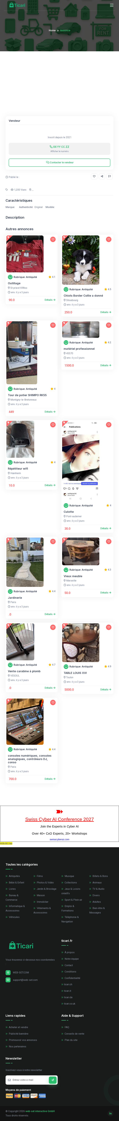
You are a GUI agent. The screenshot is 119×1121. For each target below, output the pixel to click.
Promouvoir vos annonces (22, 1040)
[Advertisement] (59, 74)
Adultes (96, 901)
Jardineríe (15, 597)
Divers (96, 895)
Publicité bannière (18, 1033)
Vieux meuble (73, 576)
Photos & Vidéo (45, 882)
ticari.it (67, 990)
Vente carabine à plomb (24, 671)
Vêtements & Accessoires (42, 910)
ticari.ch (68, 984)
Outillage (14, 283)
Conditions (70, 971)
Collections (70, 882)
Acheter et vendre (18, 1027)
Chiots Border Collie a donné (83, 295)
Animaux (97, 882)
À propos (69, 952)
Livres (12, 888)
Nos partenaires (17, 1046)
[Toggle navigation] (111, 5)
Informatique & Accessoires (15, 908)
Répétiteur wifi (18, 468)
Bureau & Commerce (12, 897)
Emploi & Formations (67, 908)
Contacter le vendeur (61, 162)
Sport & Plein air (73, 899)
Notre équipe (71, 958)
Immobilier (42, 901)
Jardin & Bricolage (46, 888)
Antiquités (14, 876)
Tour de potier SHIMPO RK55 (27, 395)
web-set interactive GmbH (40, 1111)
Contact (68, 965)
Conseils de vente (74, 1033)
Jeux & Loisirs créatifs (70, 891)
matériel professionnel (79, 348)
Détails (49, 299)
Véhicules (14, 917)
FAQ (66, 1027)
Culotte (69, 511)
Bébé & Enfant (16, 882)
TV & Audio (98, 888)
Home (52, 30)
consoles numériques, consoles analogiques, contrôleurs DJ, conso (29, 759)
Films (39, 876)
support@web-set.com (25, 979)
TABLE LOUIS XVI (75, 673)
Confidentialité (72, 978)
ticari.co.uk (69, 1003)
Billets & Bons (100, 876)
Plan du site (70, 1040)
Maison (40, 895)
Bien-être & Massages (97, 910)
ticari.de (68, 997)
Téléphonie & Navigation (70, 919)
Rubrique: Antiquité (25, 277)
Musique (69, 876)
